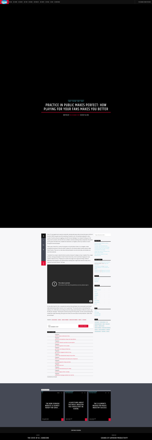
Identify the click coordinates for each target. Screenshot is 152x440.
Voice (108, 352)
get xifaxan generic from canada (62, 366)
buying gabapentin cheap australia (63, 382)
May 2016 (96, 302)
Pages (48, 2)
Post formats (102, 350)
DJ (94, 308)
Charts (21, 2)
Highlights (96, 315)
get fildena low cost (59, 386)
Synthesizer (98, 352)
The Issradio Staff (75, 125)
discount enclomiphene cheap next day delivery (65, 360)
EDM (104, 344)
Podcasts (37, 2)
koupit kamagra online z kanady (62, 392)
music (59, 340)
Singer (108, 350)
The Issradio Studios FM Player (144, 2)
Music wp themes (73, 340)
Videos (31, 2)
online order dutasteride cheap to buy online (65, 376)
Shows (16, 2)
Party (80, 340)
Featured (74, 110)
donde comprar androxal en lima (62, 356)
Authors (97, 342)
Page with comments (106, 282)
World (82, 110)
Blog (11, 2)
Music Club (101, 346)
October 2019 (97, 299)
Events (43, 2)
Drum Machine (98, 344)
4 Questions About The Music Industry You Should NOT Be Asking (76, 426)
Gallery (107, 344)
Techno (84, 340)
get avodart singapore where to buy (63, 373)
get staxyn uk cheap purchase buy (62, 369)
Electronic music (97, 310)
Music (95, 317)
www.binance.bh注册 (98, 286)
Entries (96, 332)
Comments (97, 334)
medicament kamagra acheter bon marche (64, 395)
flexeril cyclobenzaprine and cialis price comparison (66, 379)
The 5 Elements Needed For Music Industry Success (100, 426)
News (78, 110)
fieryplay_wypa (97, 290)
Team (26, 2)
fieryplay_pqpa (97, 282)
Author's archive (83, 346)
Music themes (65, 340)
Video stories (96, 322)
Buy (52, 2)
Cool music (54, 340)
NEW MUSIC (58, 2)
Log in (95, 331)
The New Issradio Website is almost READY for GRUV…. (101, 288)
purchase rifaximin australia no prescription (65, 363)
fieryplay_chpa (97, 292)
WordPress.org (97, 335)
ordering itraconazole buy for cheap (63, 389)
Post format (96, 321)
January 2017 (96, 300)
